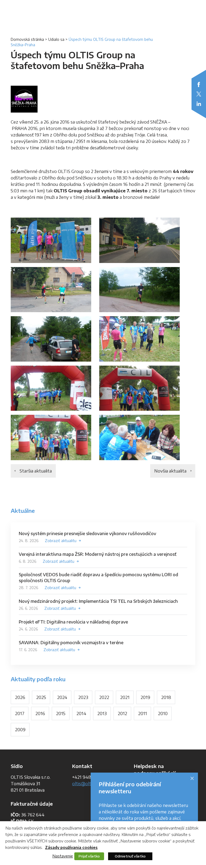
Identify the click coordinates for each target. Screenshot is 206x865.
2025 (41, 697)
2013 (102, 713)
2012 (122, 713)
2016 (40, 713)
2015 (60, 713)
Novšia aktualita (170, 471)
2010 (163, 713)
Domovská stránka (27, 39)
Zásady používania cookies (71, 847)
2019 (145, 697)
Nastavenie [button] (62, 855)
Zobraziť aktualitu (60, 540)
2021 (125, 697)
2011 (142, 713)
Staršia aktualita (36, 471)
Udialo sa (56, 39)
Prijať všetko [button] (89, 856)
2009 (20, 729)
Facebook (199, 84)
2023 (83, 697)
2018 (166, 697)
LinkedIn (199, 104)
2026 (20, 697)
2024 (62, 697)
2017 (19, 713)
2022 (104, 697)
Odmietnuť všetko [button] (130, 856)
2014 (81, 713)
